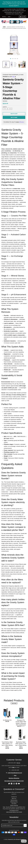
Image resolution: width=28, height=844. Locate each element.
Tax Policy (14, 803)
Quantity (5, 106)
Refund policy (14, 800)
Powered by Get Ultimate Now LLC (16, 839)
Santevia (5, 101)
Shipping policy (14, 802)
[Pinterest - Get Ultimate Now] (16, 783)
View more (14, 703)
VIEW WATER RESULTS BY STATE (14, 812)
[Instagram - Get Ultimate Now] (14, 783)
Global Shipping (14, 805)
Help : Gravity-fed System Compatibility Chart (14, 807)
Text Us (18, 762)
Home (4, 27)
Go (25, 825)
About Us (14, 798)
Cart (23, 16)
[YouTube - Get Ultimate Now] (19, 783)
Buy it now (14, 117)
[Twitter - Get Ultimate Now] (9, 783)
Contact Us (14, 796)
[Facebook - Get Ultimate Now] (11, 783)
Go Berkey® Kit (7, 720)
